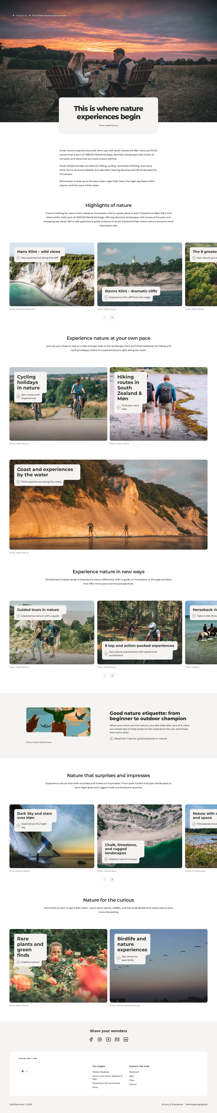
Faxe (131, 1080)
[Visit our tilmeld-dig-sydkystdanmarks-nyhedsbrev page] (117, 1039)
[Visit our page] (99, 1039)
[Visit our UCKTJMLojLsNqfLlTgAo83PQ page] (108, 1039)
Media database (100, 1072)
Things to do (21, 15)
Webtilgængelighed (197, 1104)
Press (95, 1087)
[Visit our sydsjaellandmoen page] (91, 1039)
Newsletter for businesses (106, 1083)
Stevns (133, 1084)
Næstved (134, 1072)
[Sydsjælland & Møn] (28, 1058)
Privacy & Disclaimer (172, 1104)
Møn (131, 1076)
